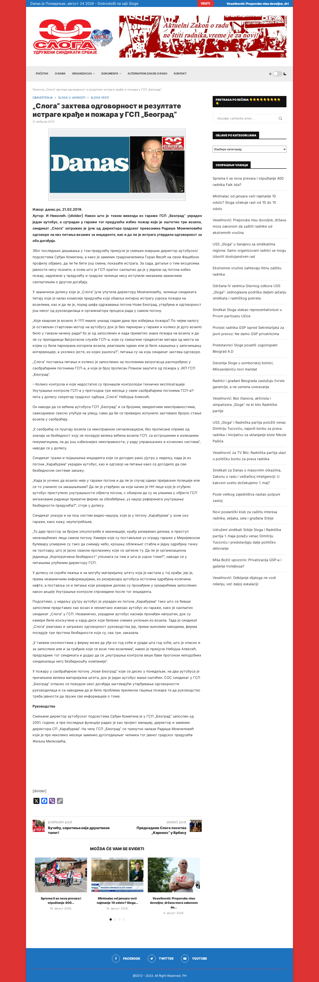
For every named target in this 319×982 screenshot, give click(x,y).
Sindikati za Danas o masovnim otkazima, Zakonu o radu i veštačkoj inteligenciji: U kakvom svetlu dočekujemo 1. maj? (247, 476)
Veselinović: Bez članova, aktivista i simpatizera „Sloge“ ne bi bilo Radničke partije (245, 404)
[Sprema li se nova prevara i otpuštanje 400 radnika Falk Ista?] (61, 875)
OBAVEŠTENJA (43, 97)
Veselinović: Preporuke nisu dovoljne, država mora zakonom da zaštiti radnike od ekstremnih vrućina (249, 226)
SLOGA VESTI (100, 97)
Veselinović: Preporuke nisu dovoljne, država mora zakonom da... (174, 902)
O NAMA (60, 73)
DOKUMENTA (109, 73)
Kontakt (180, 73)
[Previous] (218, 3)
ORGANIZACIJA (82, 73)
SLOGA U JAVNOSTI (71, 97)
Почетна (38, 89)
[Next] (223, 3)
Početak (42, 73)
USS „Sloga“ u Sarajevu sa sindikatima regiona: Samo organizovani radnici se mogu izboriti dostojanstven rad (249, 250)
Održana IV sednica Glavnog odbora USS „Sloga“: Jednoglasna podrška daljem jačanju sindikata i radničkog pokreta (249, 292)
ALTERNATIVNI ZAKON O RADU (147, 73)
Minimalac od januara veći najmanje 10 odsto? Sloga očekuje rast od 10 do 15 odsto (244, 202)
